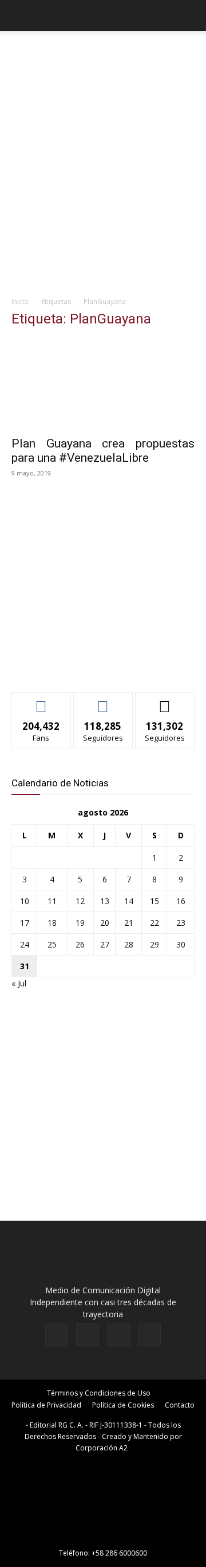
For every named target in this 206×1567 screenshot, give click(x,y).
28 (128, 944)
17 (24, 922)
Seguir (103, 701)
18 (52, 922)
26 (80, 944)
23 (180, 922)
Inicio (20, 301)
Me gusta (41, 701)
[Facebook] (56, 1335)
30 (180, 944)
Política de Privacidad (46, 1405)
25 (52, 944)
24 (24, 944)
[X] (118, 1335)
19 (80, 922)
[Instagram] (87, 1334)
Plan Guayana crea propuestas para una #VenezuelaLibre (103, 451)
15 (154, 901)
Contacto (180, 1405)
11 (52, 901)
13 (104, 901)
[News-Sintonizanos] (97, 664)
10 (24, 901)
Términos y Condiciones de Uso (98, 1393)
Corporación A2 (102, 1448)
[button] (19, 15)
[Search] (190, 15)
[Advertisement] (103, 181)
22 (154, 922)
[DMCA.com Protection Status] (103, 1537)
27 (104, 944)
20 (104, 922)
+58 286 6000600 (119, 1553)
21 (128, 922)
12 (80, 901)
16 (180, 901)
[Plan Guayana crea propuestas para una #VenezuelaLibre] (103, 384)
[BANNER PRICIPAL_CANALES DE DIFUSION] (103, 55)
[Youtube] (149, 1335)
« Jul (18, 983)
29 (154, 944)
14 (128, 901)
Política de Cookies (123, 1405)
